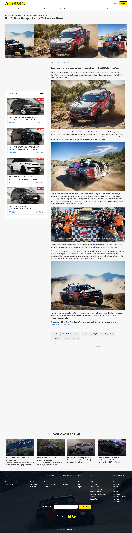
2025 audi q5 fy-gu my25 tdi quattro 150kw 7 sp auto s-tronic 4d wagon (21, 208)
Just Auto (116, 484)
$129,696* (13, 182)
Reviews (65, 484)
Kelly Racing (57, 338)
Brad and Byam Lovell (71, 338)
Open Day (81, 487)
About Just (111, 9)
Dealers (46, 482)
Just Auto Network (118, 475)
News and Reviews (15, 15)
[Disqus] (88, 402)
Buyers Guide (9, 484)
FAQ (91, 482)
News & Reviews (65, 9)
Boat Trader (116, 501)
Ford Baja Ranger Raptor (90, 334)
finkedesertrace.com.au (60, 324)
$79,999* (12, 212)
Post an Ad (31, 482)
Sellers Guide (32, 487)
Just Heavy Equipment (119, 496)
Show (80, 482)
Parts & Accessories (50, 484)
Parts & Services (46, 9)
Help (91, 475)
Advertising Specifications (98, 494)
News (64, 482)
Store (125, 9)
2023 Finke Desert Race (70, 334)
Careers (92, 496)
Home (7, 9)
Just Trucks (116, 494)
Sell (30, 9)
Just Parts (116, 499)
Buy (19, 9)
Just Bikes (116, 489)
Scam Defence (94, 484)
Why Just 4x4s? (32, 484)
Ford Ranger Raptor (107, 334)
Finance (95, 9)
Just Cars (115, 487)
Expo (79, 484)
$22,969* (12, 123)
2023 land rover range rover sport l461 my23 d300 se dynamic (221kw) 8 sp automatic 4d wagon (24, 179)
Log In (115, 3)
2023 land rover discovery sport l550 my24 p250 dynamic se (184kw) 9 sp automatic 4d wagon (24, 149)
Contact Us (93, 499)
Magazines (116, 482)
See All (41, 93)
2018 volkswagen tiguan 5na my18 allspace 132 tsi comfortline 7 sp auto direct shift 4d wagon (24, 119)
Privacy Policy (94, 487)
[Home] (15, 3)
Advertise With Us (95, 491)
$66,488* (12, 153)
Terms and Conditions (97, 489)
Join (123, 3)
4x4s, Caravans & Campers (13, 482)
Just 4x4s (56, 334)
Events (82, 9)
